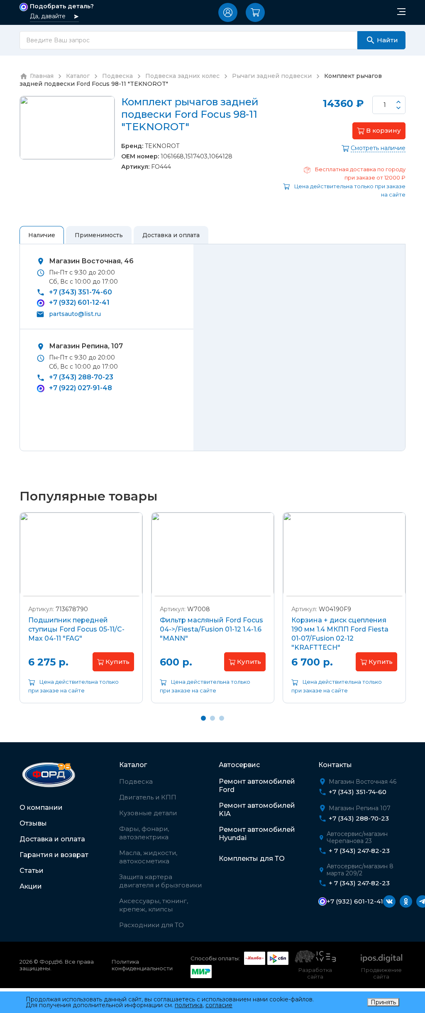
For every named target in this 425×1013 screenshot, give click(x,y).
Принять (383, 1002)
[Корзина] (255, 12)
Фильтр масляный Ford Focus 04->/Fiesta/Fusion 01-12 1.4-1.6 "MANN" (211, 629)
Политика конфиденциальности (142, 965)
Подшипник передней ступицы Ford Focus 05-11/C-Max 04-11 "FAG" (76, 629)
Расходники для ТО (151, 925)
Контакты (335, 765)
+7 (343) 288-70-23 (81, 377)
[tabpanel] (81, 614)
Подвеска (136, 781)
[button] (227, 12)
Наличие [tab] (41, 235)
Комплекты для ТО (252, 858)
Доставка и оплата (52, 839)
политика (189, 1005)
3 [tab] (221, 718)
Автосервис (239, 765)
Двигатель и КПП (147, 797)
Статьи (32, 871)
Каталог (133, 765)
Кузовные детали (148, 813)
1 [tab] (203, 718)
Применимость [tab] (99, 235)
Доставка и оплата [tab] (171, 235)
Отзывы (33, 823)
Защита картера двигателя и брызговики (160, 881)
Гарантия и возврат (54, 855)
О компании (41, 807)
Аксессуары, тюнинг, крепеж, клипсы (153, 905)
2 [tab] (212, 718)
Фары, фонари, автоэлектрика (144, 833)
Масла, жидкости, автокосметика (148, 857)
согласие (218, 1005)
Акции (31, 886)
